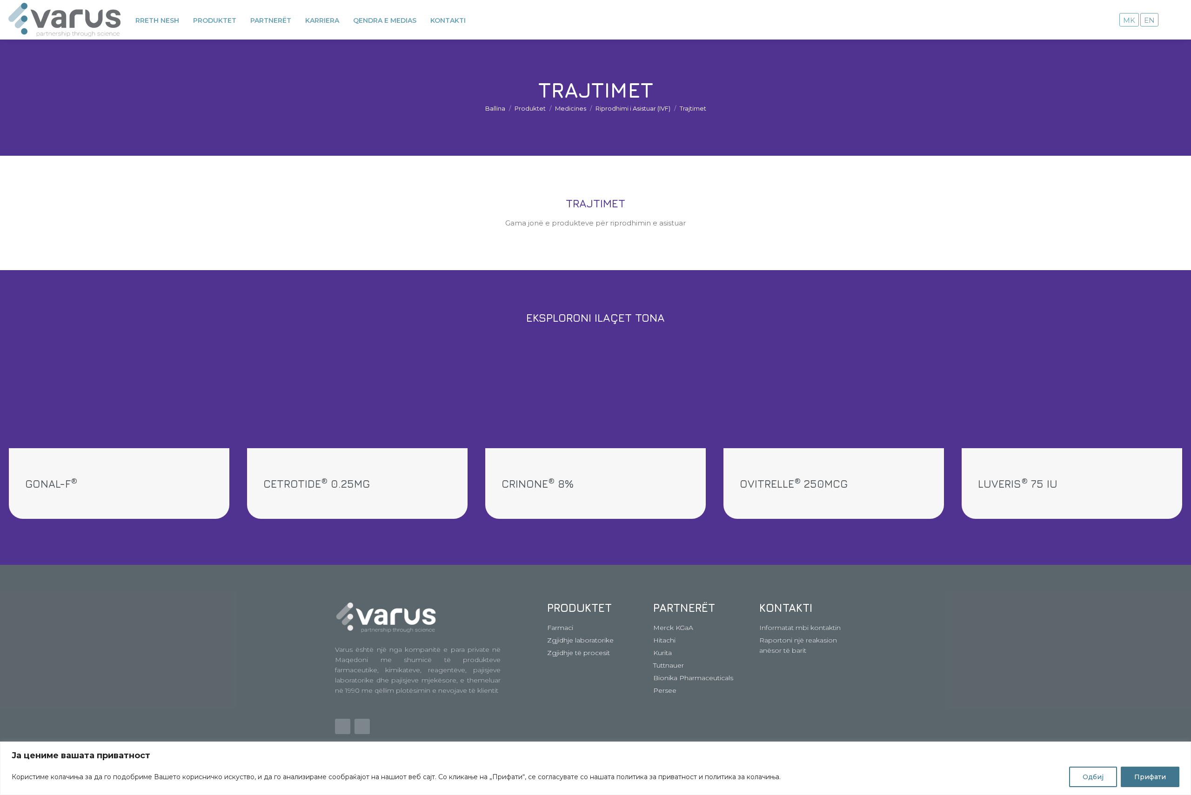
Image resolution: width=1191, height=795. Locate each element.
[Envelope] (342, 726)
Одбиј (1093, 777)
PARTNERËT (270, 20)
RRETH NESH (157, 20)
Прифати (1150, 777)
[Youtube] (362, 726)
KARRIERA (322, 20)
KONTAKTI (448, 20)
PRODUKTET (214, 20)
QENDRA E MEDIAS (384, 20)
